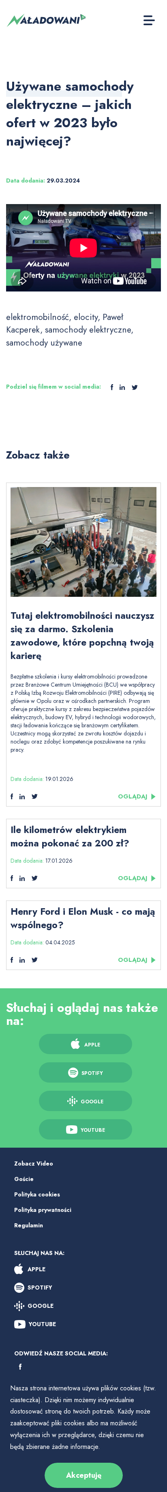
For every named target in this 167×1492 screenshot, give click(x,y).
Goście (24, 1179)
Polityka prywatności (42, 1210)
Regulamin (28, 1225)
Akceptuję (83, 1475)
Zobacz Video (33, 1163)
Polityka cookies (37, 1194)
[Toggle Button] (149, 20)
